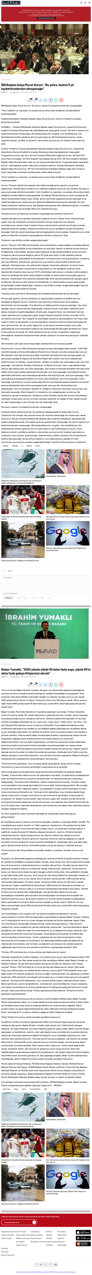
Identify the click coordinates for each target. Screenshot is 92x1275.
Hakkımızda (21, 1272)
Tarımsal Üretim (34, 1089)
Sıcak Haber (62, 1245)
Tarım (24, 1089)
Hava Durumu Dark (8, 1231)
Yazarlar (60, 1238)
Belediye (15, 446)
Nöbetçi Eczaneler (23, 1238)
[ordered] (32, 597)
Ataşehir (6, 446)
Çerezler (46, 1272)
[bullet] (35, 597)
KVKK (52, 1272)
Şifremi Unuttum (7, 1255)
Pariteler (49, 1245)
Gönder (8, 598)
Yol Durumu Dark (7, 1235)
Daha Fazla (6, 1089)
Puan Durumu (36, 1238)
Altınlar (49, 1231)
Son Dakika (20, 1242)
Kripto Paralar (51, 1242)
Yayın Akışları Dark (23, 1235)
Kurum (38, 446)
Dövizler (49, 1235)
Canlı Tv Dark (21, 1231)
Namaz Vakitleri (37, 1235)
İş (22, 446)
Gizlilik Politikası (37, 1272)
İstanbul (29, 446)
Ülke (45, 1089)
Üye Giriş (4, 1248)
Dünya (16, 1089)
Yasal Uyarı (71, 1272)
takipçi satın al (21, 1245)
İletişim (28, 1272)
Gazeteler (61, 1242)
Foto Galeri (61, 1231)
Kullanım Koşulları (61, 1272)
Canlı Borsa (35, 1231)
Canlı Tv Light (6, 1238)
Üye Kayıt (5, 1252)
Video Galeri (62, 1235)
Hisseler (49, 1238)
